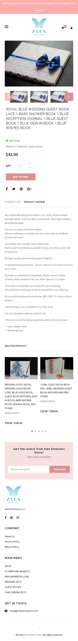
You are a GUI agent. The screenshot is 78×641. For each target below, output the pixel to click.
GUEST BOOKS (13, 587)
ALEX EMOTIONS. (33, 634)
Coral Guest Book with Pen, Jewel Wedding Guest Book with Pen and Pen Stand (56, 390)
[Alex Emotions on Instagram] (17, 517)
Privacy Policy (12, 541)
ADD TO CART (21, 176)
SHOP (8, 566)
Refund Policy (12, 546)
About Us (10, 536)
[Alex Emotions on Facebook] (5, 517)
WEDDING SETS (13, 581)
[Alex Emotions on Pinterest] (11, 517)
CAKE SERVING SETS (15, 592)
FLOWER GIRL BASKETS (17, 571)
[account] (72, 27)
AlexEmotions (12, 413)
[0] (62, 27)
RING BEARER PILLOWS (17, 576)
